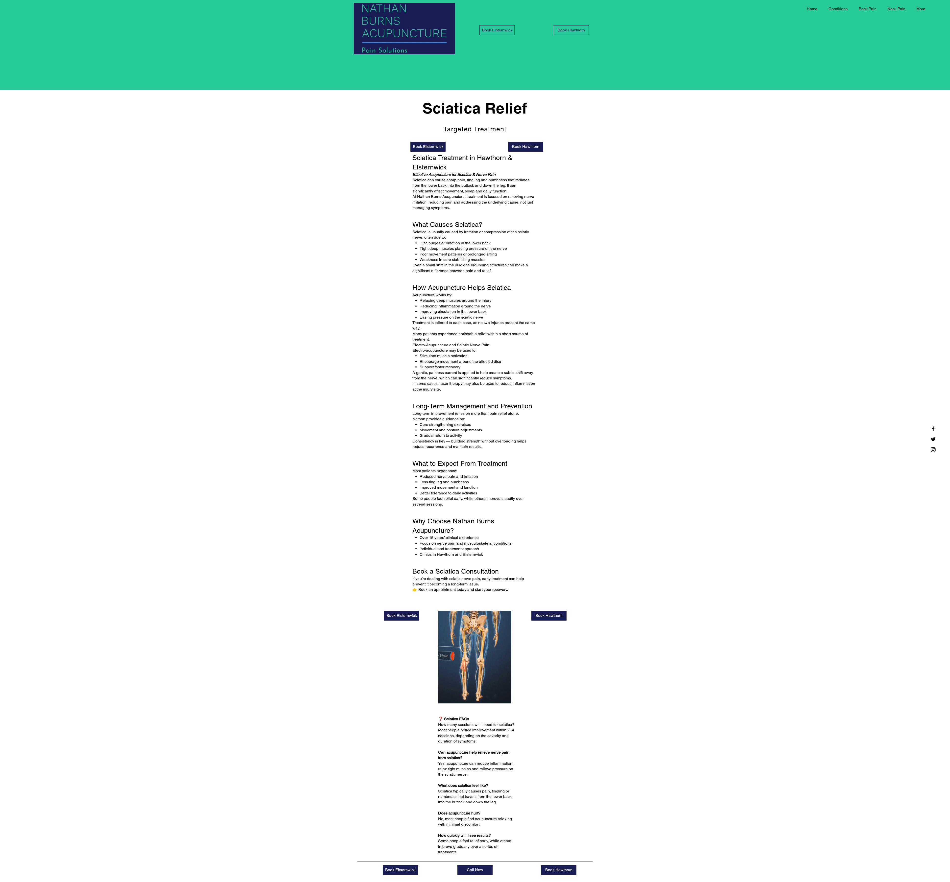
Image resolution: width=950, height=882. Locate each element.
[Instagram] (933, 449)
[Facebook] (933, 429)
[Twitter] (933, 439)
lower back (437, 185)
